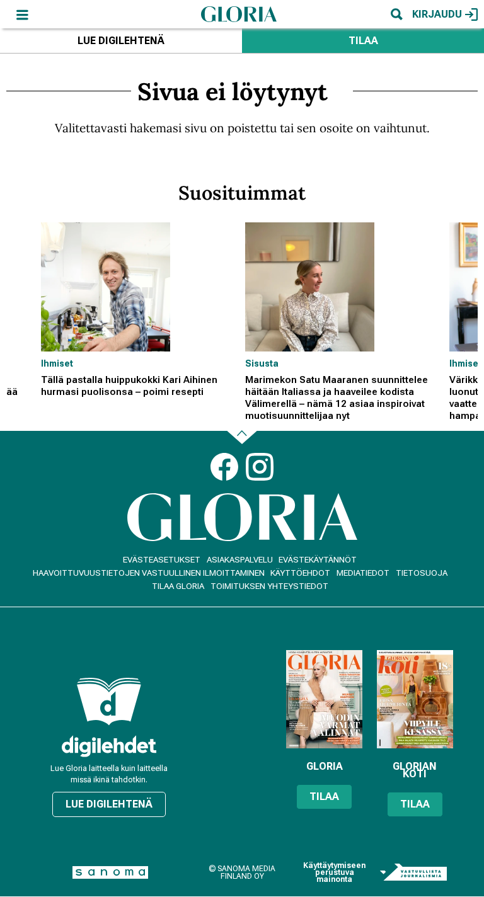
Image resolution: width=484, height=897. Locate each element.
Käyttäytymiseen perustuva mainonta (334, 872)
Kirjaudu (437, 14)
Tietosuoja (421, 573)
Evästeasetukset (161, 559)
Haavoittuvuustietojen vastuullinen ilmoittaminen (149, 573)
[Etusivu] (239, 14)
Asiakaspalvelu (240, 559)
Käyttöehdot (300, 573)
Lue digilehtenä (121, 41)
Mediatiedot (363, 573)
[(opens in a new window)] (109, 746)
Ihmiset (57, 363)
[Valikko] (22, 14)
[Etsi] (396, 14)
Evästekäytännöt (318, 559)
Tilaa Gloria (178, 586)
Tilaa (363, 41)
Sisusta (262, 363)
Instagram (260, 467)
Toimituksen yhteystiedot (269, 586)
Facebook (224, 467)
